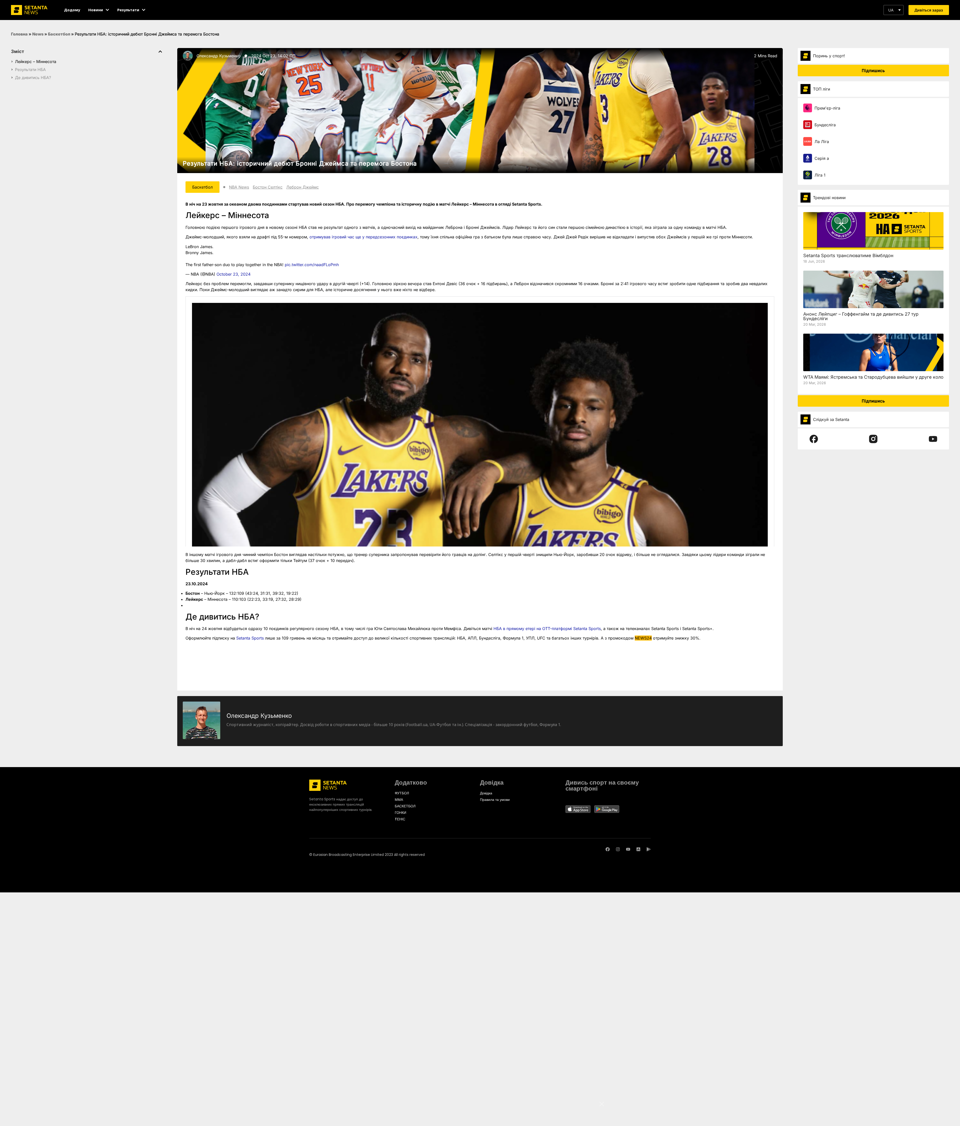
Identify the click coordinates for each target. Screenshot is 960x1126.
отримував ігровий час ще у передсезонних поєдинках (364, 236)
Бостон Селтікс (267, 187)
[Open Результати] (144, 10)
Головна (19, 34)
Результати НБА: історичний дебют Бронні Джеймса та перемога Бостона (300, 163)
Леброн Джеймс (302, 187)
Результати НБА (30, 69)
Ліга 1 (820, 175)
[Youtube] (628, 849)
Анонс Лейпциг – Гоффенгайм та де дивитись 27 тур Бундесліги (860, 316)
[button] (894, 10)
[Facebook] (608, 849)
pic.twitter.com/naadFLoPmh (312, 264)
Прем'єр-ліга (827, 108)
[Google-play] (648, 849)
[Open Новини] (107, 10)
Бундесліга (825, 124)
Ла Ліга (821, 141)
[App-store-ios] (638, 849)
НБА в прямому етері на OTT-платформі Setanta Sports (547, 628)
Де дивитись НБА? (33, 77)
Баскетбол (59, 34)
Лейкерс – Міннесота (35, 61)
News (38, 34)
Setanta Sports (250, 638)
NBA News (239, 187)
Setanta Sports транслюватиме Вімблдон (848, 255)
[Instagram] (618, 849)
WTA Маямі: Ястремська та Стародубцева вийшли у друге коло (873, 377)
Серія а (821, 158)
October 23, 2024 (233, 274)
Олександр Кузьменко (218, 55)
